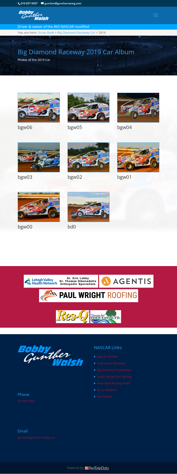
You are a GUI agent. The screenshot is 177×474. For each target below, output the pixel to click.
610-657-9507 (26, 401)
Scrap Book (46, 32)
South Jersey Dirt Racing (114, 377)
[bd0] (88, 221)
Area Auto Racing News (114, 383)
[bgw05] (88, 121)
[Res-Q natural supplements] (72, 322)
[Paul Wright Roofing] (88, 301)
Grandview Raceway (111, 363)
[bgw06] (39, 121)
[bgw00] (39, 221)
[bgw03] (39, 171)
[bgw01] (138, 171)
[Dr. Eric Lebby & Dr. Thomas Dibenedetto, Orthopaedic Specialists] (61, 286)
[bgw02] (88, 171)
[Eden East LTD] (105, 322)
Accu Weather (107, 390)
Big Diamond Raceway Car (76, 32)
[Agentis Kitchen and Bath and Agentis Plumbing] (126, 286)
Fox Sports (104, 396)
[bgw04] (138, 121)
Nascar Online (107, 356)
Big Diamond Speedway (114, 370)
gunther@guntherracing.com (36, 437)
